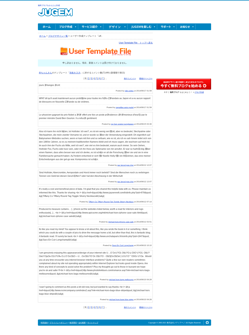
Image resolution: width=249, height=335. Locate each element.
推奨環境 (73, 323)
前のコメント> (130, 78)
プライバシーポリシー (59, 323)
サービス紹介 (90, 26)
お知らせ (186, 26)
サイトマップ (92, 323)
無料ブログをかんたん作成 (49, 5)
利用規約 (44, 323)
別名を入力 (74, 72)
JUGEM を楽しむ (142, 26)
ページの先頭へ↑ (207, 322)
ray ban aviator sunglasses (122, 124)
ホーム (47, 26)
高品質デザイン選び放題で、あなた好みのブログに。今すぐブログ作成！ (183, 84)
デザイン (115, 26)
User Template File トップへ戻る (136, 42)
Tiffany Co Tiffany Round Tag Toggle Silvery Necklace (111, 202)
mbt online (129, 91)
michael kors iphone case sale (121, 222)
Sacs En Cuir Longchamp (123, 245)
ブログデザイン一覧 (58, 36)
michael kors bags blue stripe (121, 299)
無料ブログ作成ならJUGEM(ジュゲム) (55, 14)
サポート (167, 26)
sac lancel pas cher (125, 165)
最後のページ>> (145, 78)
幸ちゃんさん (45, 72)
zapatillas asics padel (125, 107)
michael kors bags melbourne (121, 280)
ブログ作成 (67, 26)
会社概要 (82, 323)
